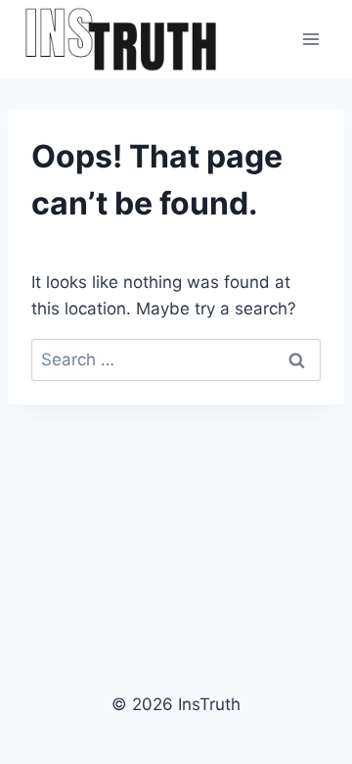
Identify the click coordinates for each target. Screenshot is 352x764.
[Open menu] (310, 39)
